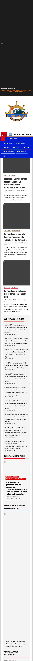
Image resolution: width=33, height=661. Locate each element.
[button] (7, 139)
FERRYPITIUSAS (7, 143)
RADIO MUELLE (21, 151)
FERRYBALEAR (14, 139)
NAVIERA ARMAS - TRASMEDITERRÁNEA (15, 478)
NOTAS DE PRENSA (8, 151)
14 (9, 301)
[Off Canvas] (2, 43)
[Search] (30, 138)
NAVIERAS (26, 147)
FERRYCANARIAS (20, 143)
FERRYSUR (6, 147)
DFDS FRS (8, 476)
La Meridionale (7, 230)
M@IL (4, 156)
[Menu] (7, 139)
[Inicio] (3, 139)
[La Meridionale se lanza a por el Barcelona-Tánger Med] (16, 273)
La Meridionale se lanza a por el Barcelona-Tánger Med (15, 294)
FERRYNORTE (16, 147)
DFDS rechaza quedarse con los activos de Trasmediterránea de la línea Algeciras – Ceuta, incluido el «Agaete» (16, 341)
